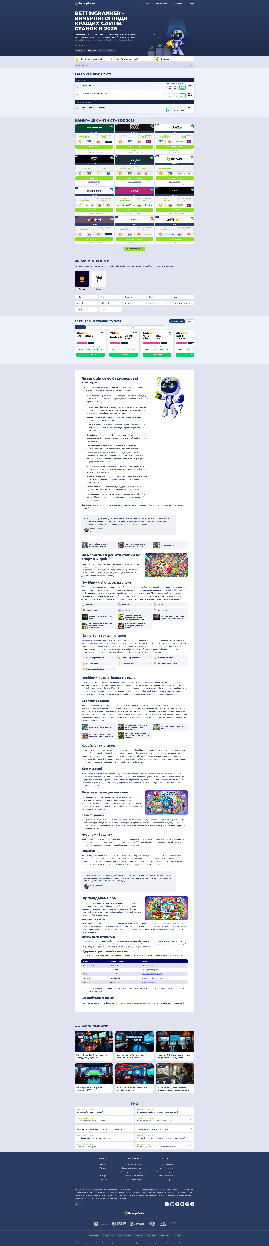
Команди (103, 1179)
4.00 (101, 349)
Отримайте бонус (94, 146)
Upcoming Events (177, 321)
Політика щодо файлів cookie (87, 1243)
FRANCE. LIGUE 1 (159, 327)
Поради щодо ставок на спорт (134, 1168)
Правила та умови (185, 1243)
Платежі (103, 1168)
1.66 (167, 349)
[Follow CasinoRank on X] (177, 1204)
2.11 (188, 349)
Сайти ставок (143, 3)
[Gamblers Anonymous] (163, 1224)
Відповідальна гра (156, 1243)
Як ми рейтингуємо (165, 1172)
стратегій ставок (107, 705)
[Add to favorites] (77, 84)
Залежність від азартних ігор (112, 1243)
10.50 (134, 349)
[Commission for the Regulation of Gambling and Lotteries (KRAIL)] (101, 1224)
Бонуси (103, 1164)
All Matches (80, 327)
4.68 (155, 349)
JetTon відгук (174, 150)
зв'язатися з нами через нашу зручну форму (136, 1003)
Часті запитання (134, 1179)
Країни (103, 1172)
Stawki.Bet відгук (94, 182)
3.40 (94, 349)
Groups (190, 321)
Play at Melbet (90, 354)
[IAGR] (152, 1224)
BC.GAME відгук (174, 182)
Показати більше (133, 249)
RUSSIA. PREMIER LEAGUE (110, 327)
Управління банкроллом (134, 1175)
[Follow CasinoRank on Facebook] (167, 1204)
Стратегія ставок (134, 1164)
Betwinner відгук (94, 150)
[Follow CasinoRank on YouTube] (182, 1204)
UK (77, 1204)
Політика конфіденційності (136, 1243)
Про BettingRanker (165, 1164)
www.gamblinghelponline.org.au (153, 978)
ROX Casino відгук (134, 150)
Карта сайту (165, 1179)
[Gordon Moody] (119, 1224)
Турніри (103, 1175)
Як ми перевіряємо (165, 1168)
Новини (191, 3)
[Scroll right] (194, 345)
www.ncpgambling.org (150, 970)
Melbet (81, 349)
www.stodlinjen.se (148, 982)
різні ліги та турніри (172, 593)
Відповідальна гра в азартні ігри (134, 1172)
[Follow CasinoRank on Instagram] (172, 1204)
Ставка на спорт (161, 3)
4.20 (161, 349)
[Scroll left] (75, 345)
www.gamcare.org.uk (149, 965)
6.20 (128, 349)
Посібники (178, 3)
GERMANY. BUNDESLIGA (142, 327)
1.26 (121, 349)
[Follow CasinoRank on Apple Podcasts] (192, 1204)
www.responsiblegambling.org (152, 974)
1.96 (88, 349)
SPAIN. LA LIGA (93, 327)
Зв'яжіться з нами (165, 1175)
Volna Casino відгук (134, 182)
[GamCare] (137, 1224)
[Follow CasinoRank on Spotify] (187, 1204)
